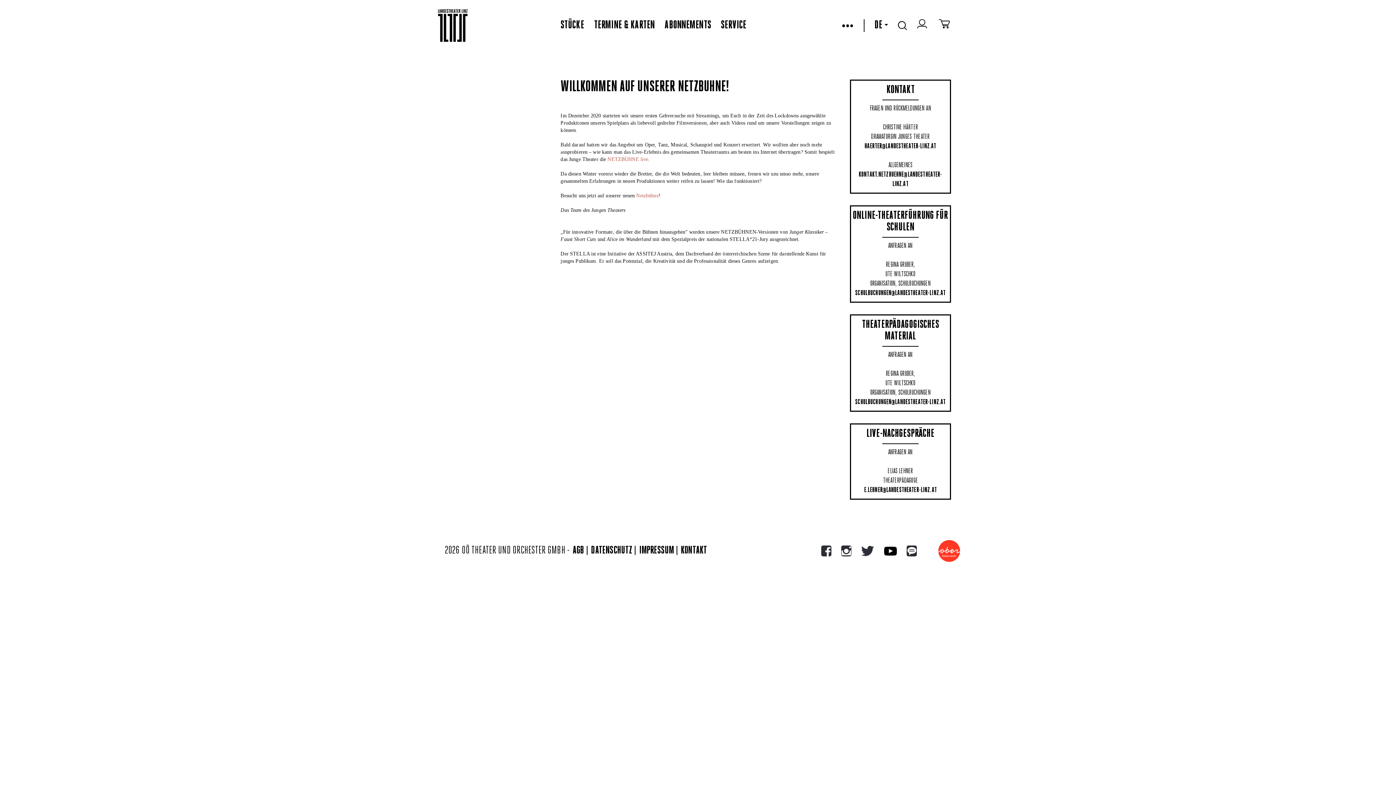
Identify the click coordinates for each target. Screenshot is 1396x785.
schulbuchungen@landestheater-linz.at (900, 293)
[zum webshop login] (923, 25)
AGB (578, 550)
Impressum (656, 550)
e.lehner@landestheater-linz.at (900, 490)
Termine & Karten (624, 25)
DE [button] (878, 25)
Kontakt (694, 550)
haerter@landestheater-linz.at (900, 146)
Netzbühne (647, 195)
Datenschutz (612, 550)
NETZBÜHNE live (627, 159)
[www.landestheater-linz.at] (452, 25)
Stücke (572, 25)
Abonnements (688, 25)
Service (733, 25)
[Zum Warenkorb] (944, 25)
